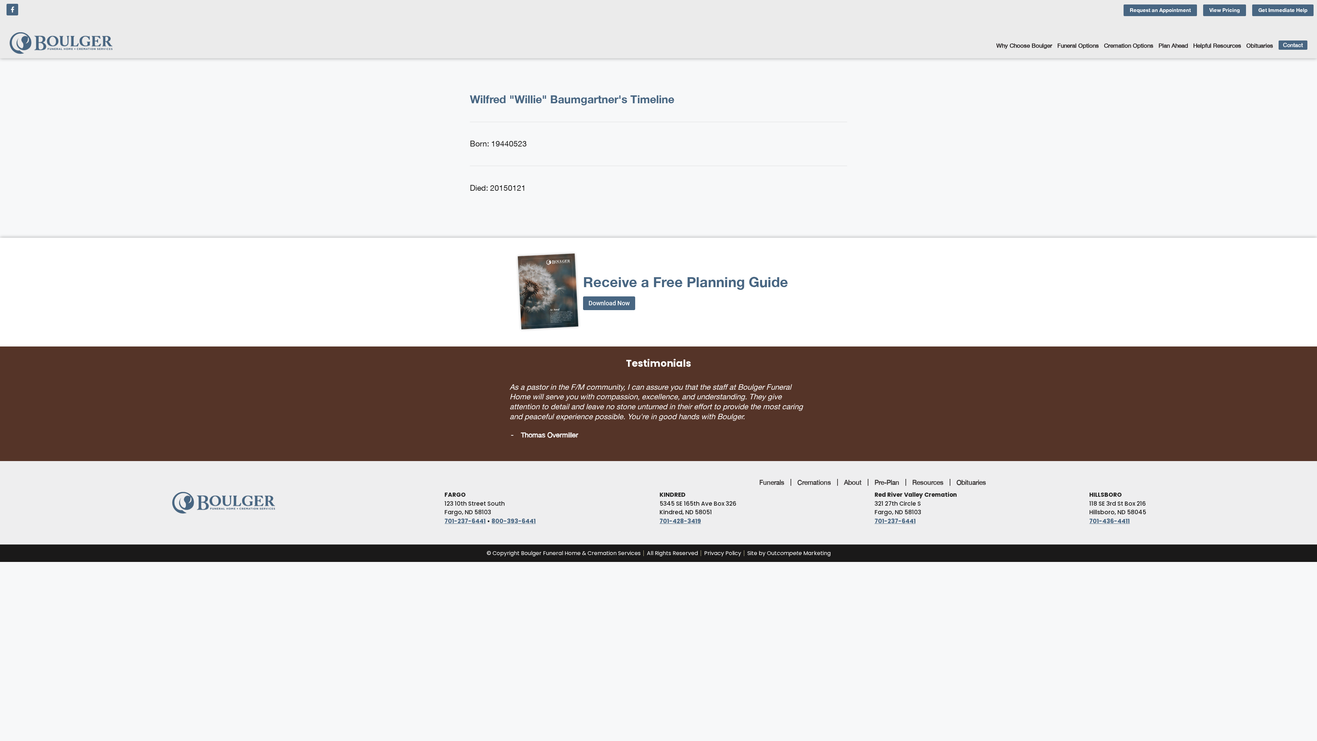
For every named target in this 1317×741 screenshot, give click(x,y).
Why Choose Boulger (1024, 45)
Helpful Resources (1217, 45)
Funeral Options (1078, 45)
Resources (928, 469)
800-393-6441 (513, 508)
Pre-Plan (887, 469)
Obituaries (1259, 45)
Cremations (814, 469)
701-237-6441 (465, 508)
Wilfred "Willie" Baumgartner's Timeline (572, 99)
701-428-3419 (680, 508)
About (853, 469)
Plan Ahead (1173, 45)
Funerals (771, 469)
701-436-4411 (1109, 508)
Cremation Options (1128, 45)
